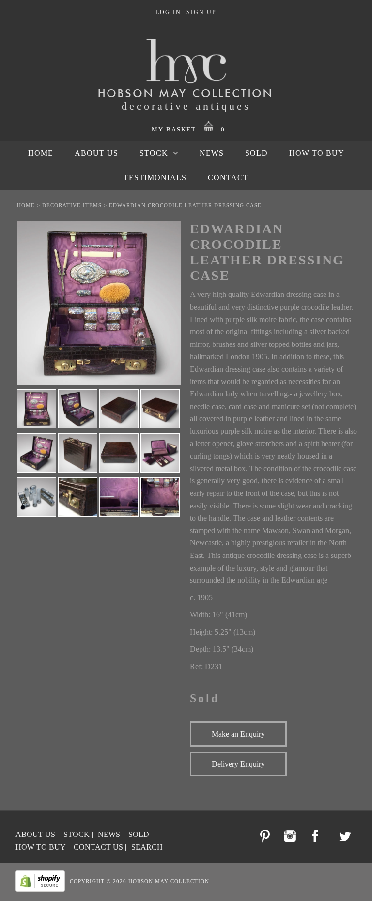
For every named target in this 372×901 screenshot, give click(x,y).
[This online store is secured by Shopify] (43, 890)
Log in (168, 12)
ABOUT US (96, 153)
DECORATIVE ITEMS (72, 205)
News (109, 834)
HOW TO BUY (316, 153)
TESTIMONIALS (155, 177)
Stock (76, 834)
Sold (138, 834)
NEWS (212, 153)
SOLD (256, 153)
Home (26, 205)
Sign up (201, 12)
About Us (35, 834)
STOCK (154, 153)
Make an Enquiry (238, 734)
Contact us (98, 847)
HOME (40, 153)
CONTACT (228, 177)
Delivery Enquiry (238, 764)
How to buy (40, 847)
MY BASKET (189, 129)
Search (147, 847)
